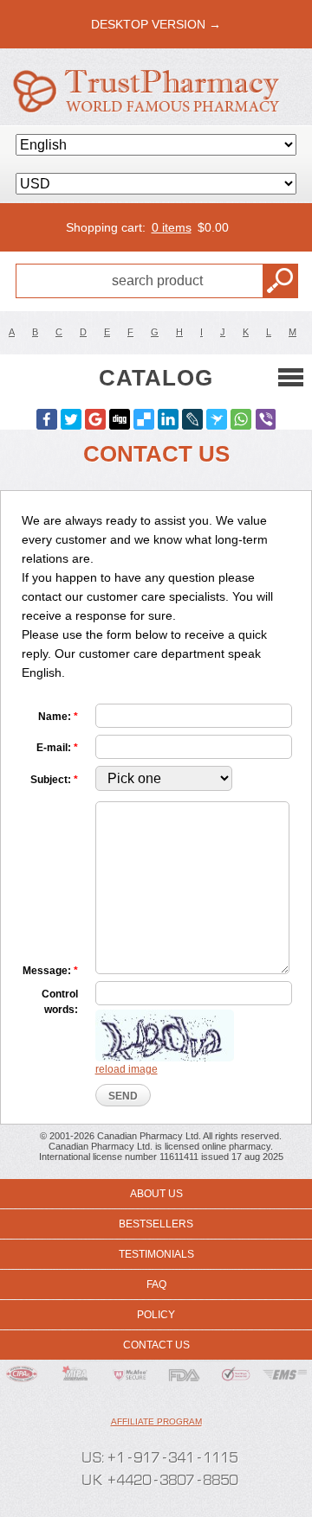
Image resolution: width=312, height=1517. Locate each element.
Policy (156, 1315)
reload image (126, 1069)
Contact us (156, 1345)
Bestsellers (156, 1224)
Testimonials (156, 1254)
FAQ (156, 1284)
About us (156, 1194)
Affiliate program (156, 1421)
